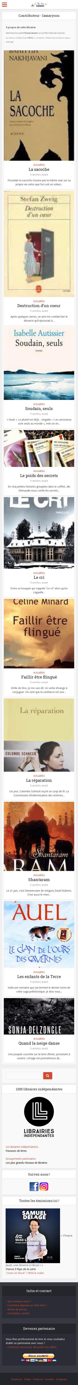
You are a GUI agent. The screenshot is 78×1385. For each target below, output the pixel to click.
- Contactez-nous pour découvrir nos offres (31, 1347)
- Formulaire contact (18, 1313)
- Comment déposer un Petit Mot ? (26, 1305)
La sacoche (39, 169)
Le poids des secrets (39, 475)
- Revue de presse (16, 1309)
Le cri (39, 577)
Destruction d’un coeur (39, 305)
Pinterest (38, 1379)
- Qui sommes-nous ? (18, 1301)
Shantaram (39, 879)
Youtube (49, 1379)
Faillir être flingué (39, 677)
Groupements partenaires (21, 1158)
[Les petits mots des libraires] (39, 4)
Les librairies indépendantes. (22, 1146)
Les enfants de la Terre (39, 976)
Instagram (61, 1379)
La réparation (39, 780)
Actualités (39, 164)
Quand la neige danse (39, 1043)
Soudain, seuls (39, 408)
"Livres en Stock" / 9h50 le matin (25, 1273)
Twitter (27, 1379)
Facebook (16, 1379)
